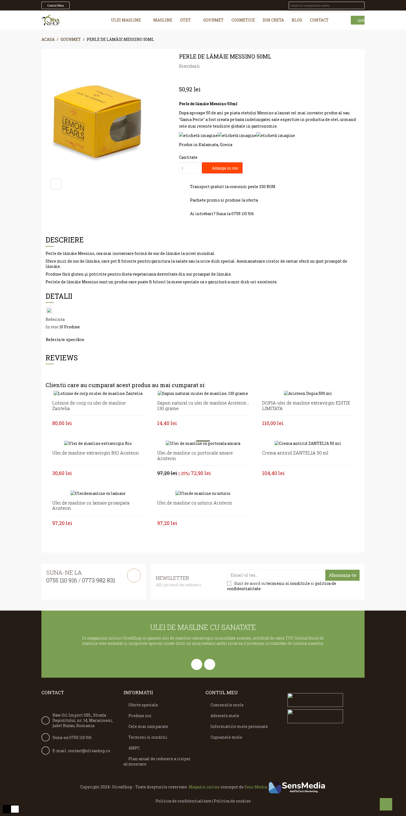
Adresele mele (224, 715)
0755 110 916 (61, 580)
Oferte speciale (143, 704)
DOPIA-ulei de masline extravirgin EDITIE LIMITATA (306, 405)
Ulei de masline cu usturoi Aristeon (194, 503)
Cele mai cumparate (148, 726)
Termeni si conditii (147, 737)
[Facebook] (196, 664)
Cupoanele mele (226, 737)
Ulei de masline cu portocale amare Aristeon (195, 455)
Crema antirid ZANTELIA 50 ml (295, 453)
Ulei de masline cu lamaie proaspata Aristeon (91, 505)
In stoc (52, 326)
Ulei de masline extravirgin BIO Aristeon (95, 453)
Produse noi (140, 715)
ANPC (134, 748)
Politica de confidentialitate (183, 801)
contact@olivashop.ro (89, 750)
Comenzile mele (227, 704)
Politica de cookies (232, 801)
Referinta (55, 319)
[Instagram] (209, 664)
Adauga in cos (224, 168)
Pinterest (222, 66)
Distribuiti (205, 66)
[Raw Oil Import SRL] (50, 20)
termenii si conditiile (288, 583)
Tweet (214, 66)
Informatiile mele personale (239, 726)
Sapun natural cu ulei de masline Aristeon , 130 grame (203, 405)
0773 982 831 (98, 580)
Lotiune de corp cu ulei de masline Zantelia (89, 405)
